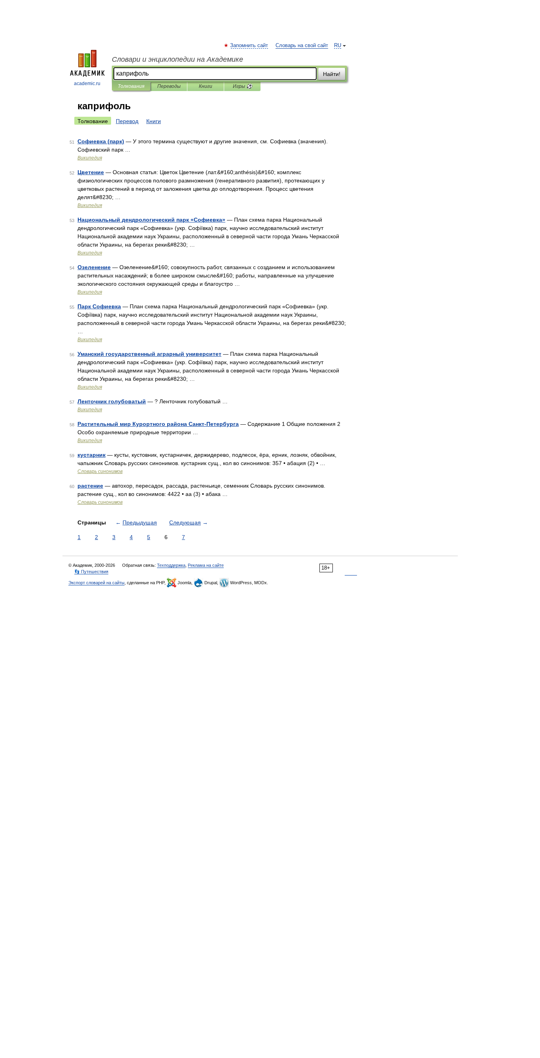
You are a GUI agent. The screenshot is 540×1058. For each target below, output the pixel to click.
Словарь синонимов (100, 471)
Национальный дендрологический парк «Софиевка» (151, 220)
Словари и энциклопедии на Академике (177, 59)
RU (337, 45)
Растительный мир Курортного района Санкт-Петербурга (158, 424)
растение (90, 485)
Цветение (90, 172)
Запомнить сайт (249, 45)
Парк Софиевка (99, 306)
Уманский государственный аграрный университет (149, 354)
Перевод (127, 121)
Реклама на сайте (206, 565)
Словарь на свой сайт (302, 45)
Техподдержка (171, 565)
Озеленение (94, 267)
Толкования (131, 86)
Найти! (331, 74)
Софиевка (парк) (100, 141)
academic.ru (87, 83)
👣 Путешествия (91, 571)
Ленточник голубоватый (111, 401)
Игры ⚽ (242, 86)
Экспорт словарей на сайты (96, 582)
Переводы (169, 86)
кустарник (91, 455)
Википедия (89, 158)
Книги (205, 86)
